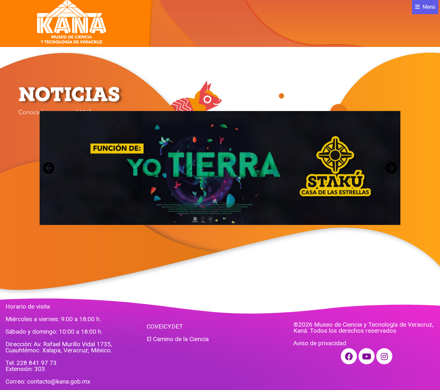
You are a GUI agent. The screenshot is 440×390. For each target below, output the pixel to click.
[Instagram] (384, 356)
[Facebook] (349, 356)
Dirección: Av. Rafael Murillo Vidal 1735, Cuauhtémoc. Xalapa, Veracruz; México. (58, 347)
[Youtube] (367, 356)
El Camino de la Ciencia (178, 339)
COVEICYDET (165, 326)
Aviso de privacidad (319, 343)
